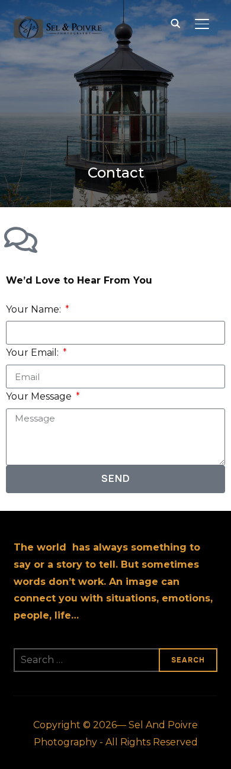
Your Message (40, 396)
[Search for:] (115, 659)
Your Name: (34, 309)
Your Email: (33, 352)
